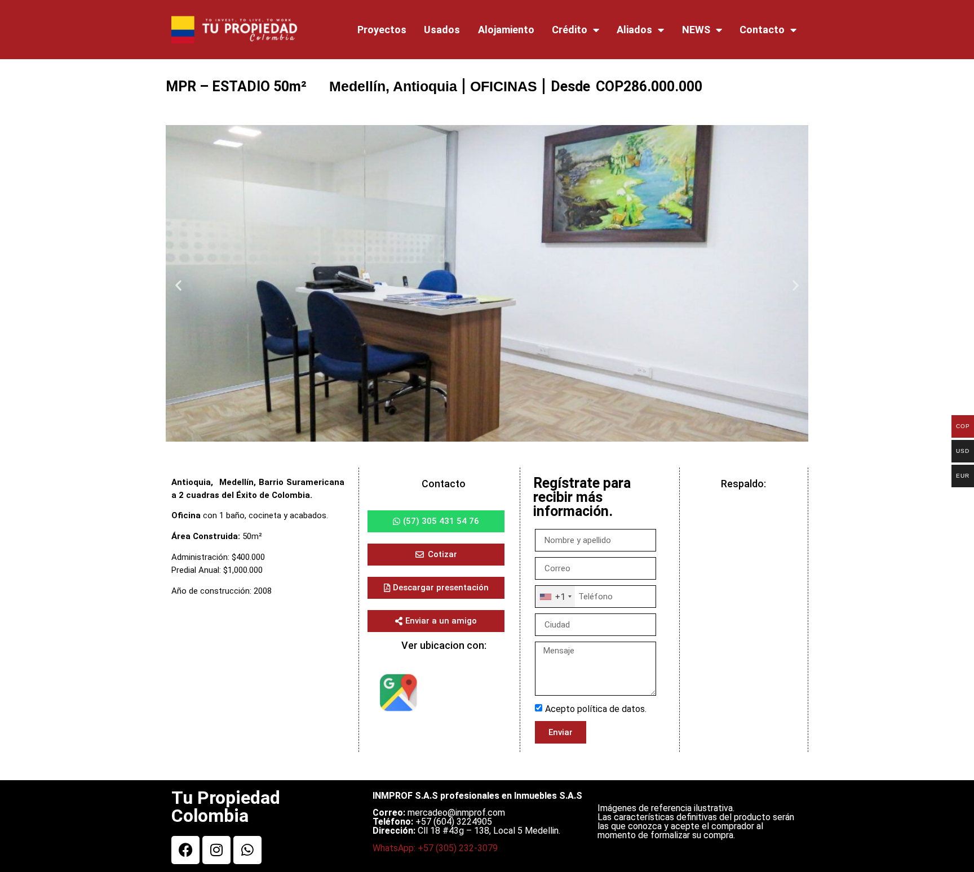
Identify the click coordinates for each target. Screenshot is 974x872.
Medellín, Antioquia (393, 86)
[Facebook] (185, 850)
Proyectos (381, 29)
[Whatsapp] (247, 850)
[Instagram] (216, 850)
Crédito (569, 29)
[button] (178, 285)
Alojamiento (506, 29)
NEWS (696, 29)
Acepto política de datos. (596, 709)
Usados (442, 29)
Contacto (762, 29)
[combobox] (555, 596)
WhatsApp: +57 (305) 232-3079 (435, 848)
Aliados (634, 29)
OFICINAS (503, 86)
